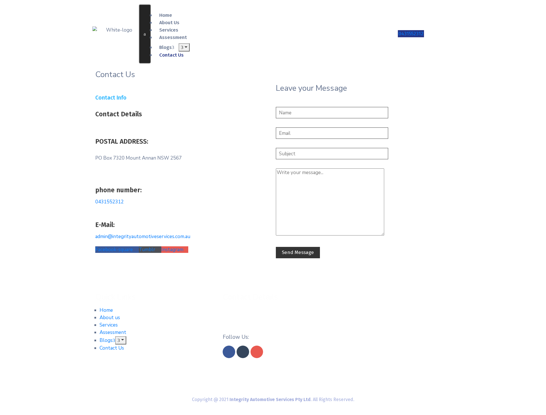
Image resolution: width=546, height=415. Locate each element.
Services (109, 325)
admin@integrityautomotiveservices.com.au (142, 236)
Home (106, 310)
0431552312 (410, 34)
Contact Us (112, 348)
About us (110, 317)
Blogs (165, 47)
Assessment (173, 37)
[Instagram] (257, 352)
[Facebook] (229, 352)
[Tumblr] (243, 352)
